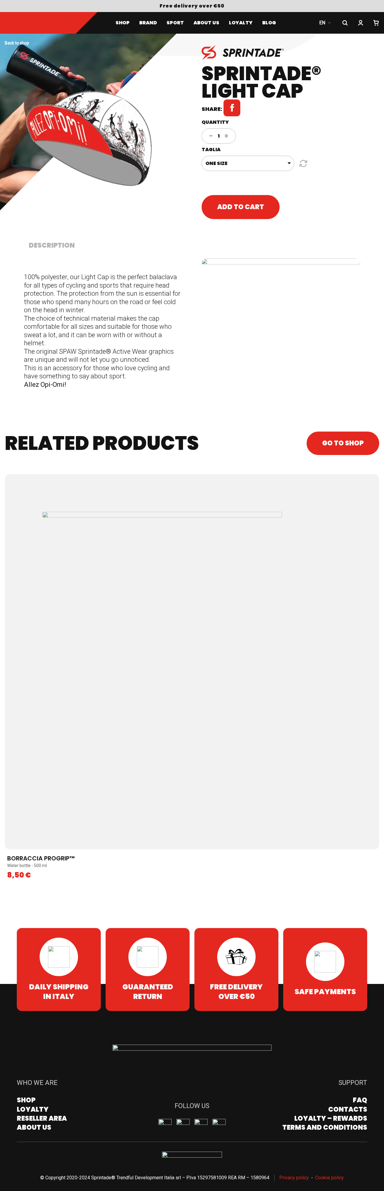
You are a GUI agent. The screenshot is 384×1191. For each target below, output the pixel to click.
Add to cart (240, 207)
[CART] (376, 23)
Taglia (211, 149)
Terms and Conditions (324, 1127)
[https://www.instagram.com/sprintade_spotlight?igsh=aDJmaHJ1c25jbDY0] (165, 1125)
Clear (302, 163)
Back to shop (17, 43)
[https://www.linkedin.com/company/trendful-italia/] (219, 1125)
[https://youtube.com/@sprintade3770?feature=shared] (201, 1125)
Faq (360, 1100)
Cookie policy (329, 1177)
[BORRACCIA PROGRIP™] (192, 662)
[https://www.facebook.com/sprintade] (183, 1125)
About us (206, 22)
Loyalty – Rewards (330, 1118)
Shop (123, 22)
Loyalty (33, 1109)
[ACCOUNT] (361, 23)
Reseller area (42, 1118)
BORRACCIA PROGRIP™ (41, 858)
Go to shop (343, 443)
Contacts (347, 1109)
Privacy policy (294, 1177)
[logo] (41, 23)
